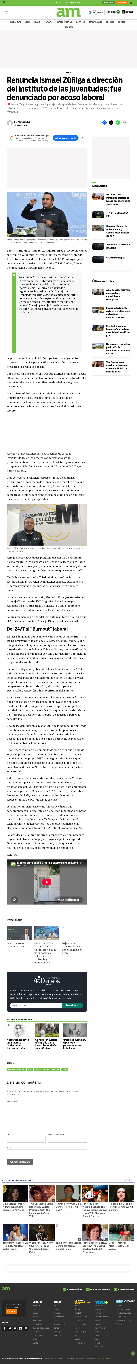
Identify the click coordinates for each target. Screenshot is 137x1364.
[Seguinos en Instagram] (20, 1328)
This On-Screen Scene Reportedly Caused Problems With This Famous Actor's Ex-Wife (41, 1210)
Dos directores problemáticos (15, 944)
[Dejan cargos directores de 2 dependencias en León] (74, 933)
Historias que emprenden (125, 1309)
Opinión (121, 22)
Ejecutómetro (59, 1316)
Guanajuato (15, 22)
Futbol (77, 1305)
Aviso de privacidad (50, 1358)
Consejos (98, 1342)
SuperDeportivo (64, 22)
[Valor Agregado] (125, 1302)
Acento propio (100, 1309)
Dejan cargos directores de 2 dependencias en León (72, 948)
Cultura (98, 1312)
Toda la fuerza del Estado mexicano (118, 246)
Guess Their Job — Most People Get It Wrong (119, 1246)
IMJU (30, 1069)
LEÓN (65, 1069)
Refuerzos (78, 1320)
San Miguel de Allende (41, 1327)
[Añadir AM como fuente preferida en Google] (96, 12)
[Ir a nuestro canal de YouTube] (15, 1328)
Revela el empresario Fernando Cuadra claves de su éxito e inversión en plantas (118, 330)
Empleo (119, 1324)
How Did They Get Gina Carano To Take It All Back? (68, 1207)
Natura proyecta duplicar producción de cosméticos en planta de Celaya (118, 349)
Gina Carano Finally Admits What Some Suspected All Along (13, 1207)
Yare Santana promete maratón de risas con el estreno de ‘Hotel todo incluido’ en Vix (117, 367)
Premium (57, 1305)
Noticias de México (74, 1289)
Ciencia (56, 1327)
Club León (78, 1312)
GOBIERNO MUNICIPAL (16, 1069)
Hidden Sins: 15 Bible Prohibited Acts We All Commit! (121, 1207)
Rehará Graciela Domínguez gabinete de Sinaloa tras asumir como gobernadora (118, 199)
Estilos (97, 1320)
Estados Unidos (38, 1335)
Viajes (97, 1331)
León (27, 22)
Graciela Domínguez (115, 257)
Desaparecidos (59, 1324)
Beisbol (77, 1327)
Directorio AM (79, 1358)
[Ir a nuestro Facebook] (4, 1328)
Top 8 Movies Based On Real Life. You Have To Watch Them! (15, 1246)
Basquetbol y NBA (81, 1331)
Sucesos (110, 22)
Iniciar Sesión (108, 2)
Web (9, 1147)
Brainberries (15, 1214)
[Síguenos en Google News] (25, 1328)
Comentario (12, 1101)
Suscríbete (122, 2)
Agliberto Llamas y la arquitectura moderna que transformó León (18, 1044)
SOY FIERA (80, 22)
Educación (99, 1339)
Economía (119, 1305)
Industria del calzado (123, 1320)
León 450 (69, 27)
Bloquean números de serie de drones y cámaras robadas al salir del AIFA (117, 231)
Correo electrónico (56, 1134)
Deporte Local (80, 1342)
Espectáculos (95, 22)
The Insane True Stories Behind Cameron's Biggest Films (68, 1246)
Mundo (35, 1342)
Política (56, 1309)
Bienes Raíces (121, 1316)
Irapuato (48, 22)
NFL (76, 1335)
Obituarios (99, 1346)
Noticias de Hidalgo (126, 1289)
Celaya (36, 22)
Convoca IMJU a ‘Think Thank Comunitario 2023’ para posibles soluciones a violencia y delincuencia (45, 952)
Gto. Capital (37, 1324)
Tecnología (58, 1331)
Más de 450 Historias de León (19, 1019)
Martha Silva (24, 122)
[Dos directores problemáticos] (19, 933)
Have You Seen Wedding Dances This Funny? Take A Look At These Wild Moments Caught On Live (94, 1210)
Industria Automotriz (123, 1312)
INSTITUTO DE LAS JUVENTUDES (47, 1069)
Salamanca (37, 1320)
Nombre (10, 1134)
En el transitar (100, 1327)
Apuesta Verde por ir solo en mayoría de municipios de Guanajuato (118, 294)
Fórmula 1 (78, 1339)
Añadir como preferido (65, 138)
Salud (97, 1335)
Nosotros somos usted (93, 1358)
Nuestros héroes (81, 1316)
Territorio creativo (102, 1316)
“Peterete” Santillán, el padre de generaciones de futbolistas (74, 1044)
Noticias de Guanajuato (100, 1289)
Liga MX (77, 1309)
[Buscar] (4, 3)
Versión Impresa (107, 1358)
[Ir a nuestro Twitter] (9, 1328)
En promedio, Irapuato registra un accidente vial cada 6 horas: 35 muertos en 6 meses (118, 312)
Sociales (98, 1324)
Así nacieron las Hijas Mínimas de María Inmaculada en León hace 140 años (46, 1044)
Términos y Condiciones (66, 1358)
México (35, 1339)
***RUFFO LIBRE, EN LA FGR (117, 214)
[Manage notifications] (133, 1353)
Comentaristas (80, 1324)
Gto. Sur (36, 1331)
